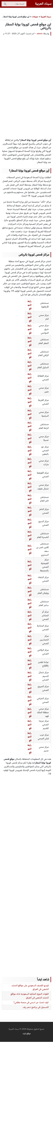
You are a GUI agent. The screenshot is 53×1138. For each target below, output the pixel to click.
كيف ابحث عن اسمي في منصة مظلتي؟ (31, 1002)
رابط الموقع (29, 341)
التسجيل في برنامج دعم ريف (36, 1007)
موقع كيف (27, 1033)
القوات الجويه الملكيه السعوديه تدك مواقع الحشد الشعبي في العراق (30, 995)
